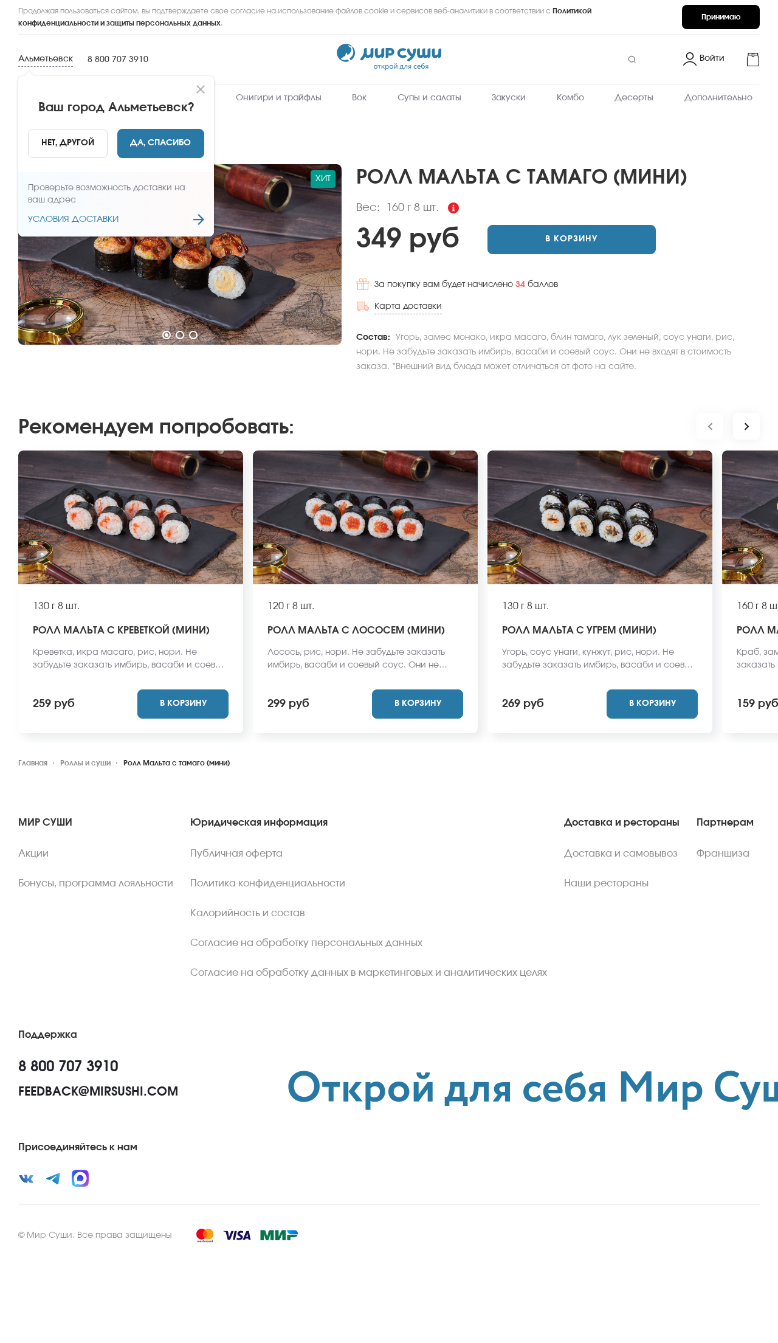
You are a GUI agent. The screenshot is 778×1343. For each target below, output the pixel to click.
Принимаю (720, 17)
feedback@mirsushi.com (98, 1092)
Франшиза (723, 853)
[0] (747, 59)
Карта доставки (408, 306)
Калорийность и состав (247, 913)
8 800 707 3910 (118, 59)
